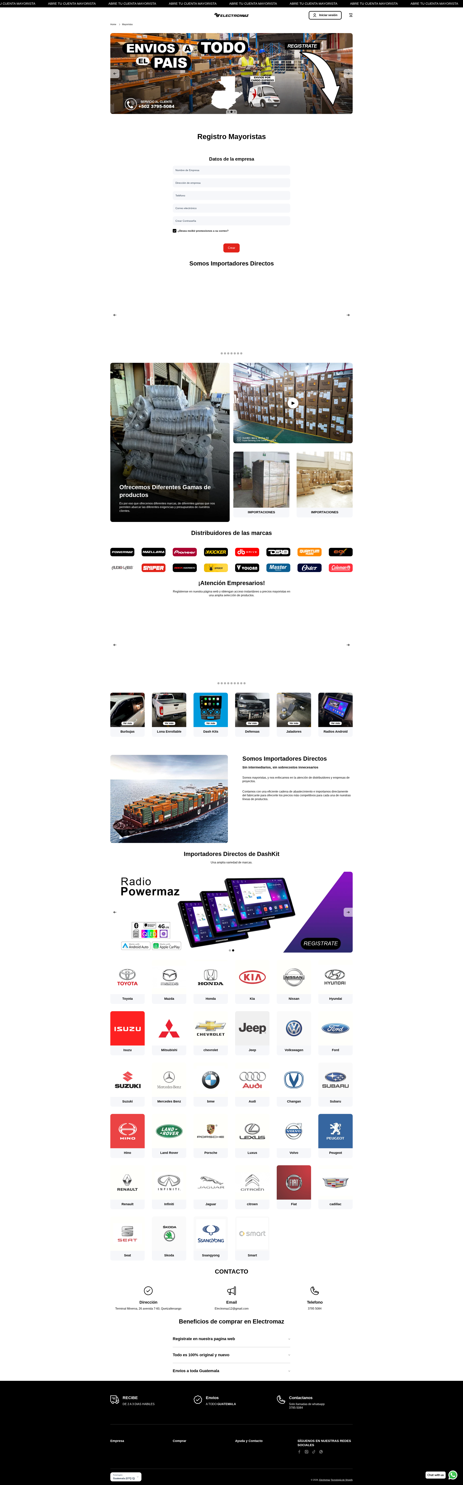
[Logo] (231, 15)
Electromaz (324, 1480)
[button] (351, 15)
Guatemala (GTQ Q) (124, 1478)
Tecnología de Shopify (342, 1480)
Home (113, 24)
